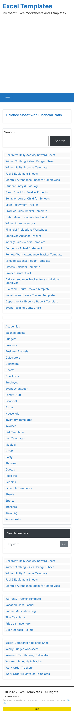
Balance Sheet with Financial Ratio (34, 115)
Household (12, 413)
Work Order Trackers (19, 667)
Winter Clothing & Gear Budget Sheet (30, 161)
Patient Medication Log (21, 611)
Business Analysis (17, 351)
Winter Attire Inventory (20, 223)
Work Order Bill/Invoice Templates (28, 674)
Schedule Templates (19, 488)
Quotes (10, 469)
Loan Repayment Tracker (22, 204)
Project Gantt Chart (18, 273)
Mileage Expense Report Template (28, 260)
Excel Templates (27, 6)
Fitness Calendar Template (23, 267)
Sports (10, 500)
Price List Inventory (18, 623)
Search (9, 132)
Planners (11, 463)
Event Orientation (17, 388)
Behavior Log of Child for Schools (28, 198)
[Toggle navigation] (7, 97)
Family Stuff (13, 395)
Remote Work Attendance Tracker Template (34, 254)
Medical (11, 444)
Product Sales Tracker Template (26, 211)
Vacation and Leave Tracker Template (30, 295)
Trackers (11, 506)
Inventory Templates (19, 419)
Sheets (10, 494)
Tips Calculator (15, 617)
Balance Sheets (15, 332)
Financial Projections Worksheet (26, 229)
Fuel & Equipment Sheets (22, 173)
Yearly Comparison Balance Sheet (28, 642)
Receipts (11, 475)
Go (64, 544)
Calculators (13, 357)
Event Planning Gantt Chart (23, 307)
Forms (9, 407)
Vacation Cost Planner (20, 605)
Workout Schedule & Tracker (24, 661)
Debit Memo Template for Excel (26, 217)
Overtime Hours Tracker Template (28, 289)
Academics (13, 326)
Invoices (11, 426)
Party (9, 457)
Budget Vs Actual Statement (24, 248)
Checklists (12, 376)
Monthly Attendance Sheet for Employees (33, 180)
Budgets (11, 339)
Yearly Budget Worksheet (22, 649)
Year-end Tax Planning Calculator (27, 655)
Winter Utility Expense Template (26, 167)
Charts (10, 370)
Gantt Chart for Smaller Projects (27, 192)
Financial (11, 401)
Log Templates (15, 438)
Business (11, 345)
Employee (12, 382)
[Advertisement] (37, 54)
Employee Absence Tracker (23, 235)
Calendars (12, 363)
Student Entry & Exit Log (22, 186)
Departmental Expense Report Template (32, 301)
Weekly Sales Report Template (25, 242)
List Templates (15, 432)
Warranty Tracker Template (23, 598)
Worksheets (13, 519)
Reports (11, 482)
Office (9, 451)
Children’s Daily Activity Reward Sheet (30, 155)
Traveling (11, 513)
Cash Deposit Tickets (19, 629)
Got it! (37, 708)
